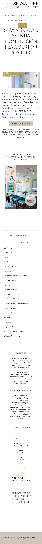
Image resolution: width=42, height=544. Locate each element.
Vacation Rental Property (14, 331)
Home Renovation (18, 129)
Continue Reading (21, 123)
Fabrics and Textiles (12, 266)
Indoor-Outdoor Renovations (16, 303)
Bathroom (8, 248)
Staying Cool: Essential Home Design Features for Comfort (21, 41)
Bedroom (8, 252)
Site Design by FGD (21, 539)
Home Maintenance (11, 289)
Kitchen (7, 317)
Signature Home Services (21, 5)
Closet (6, 257)
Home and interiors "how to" (15, 276)
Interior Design (18, 131)
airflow (28, 133)
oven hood (9, 136)
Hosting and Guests (12, 299)
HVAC (15, 134)
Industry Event (10, 308)
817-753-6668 (21, 452)
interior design (32, 134)
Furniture (7, 271)
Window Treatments (32, 131)
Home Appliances (11, 280)
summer (23, 136)
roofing (16, 136)
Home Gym (8, 285)
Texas (29, 136)
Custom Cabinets (11, 262)
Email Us (21, 459)
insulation (22, 134)
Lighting (7, 322)
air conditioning (18, 133)
